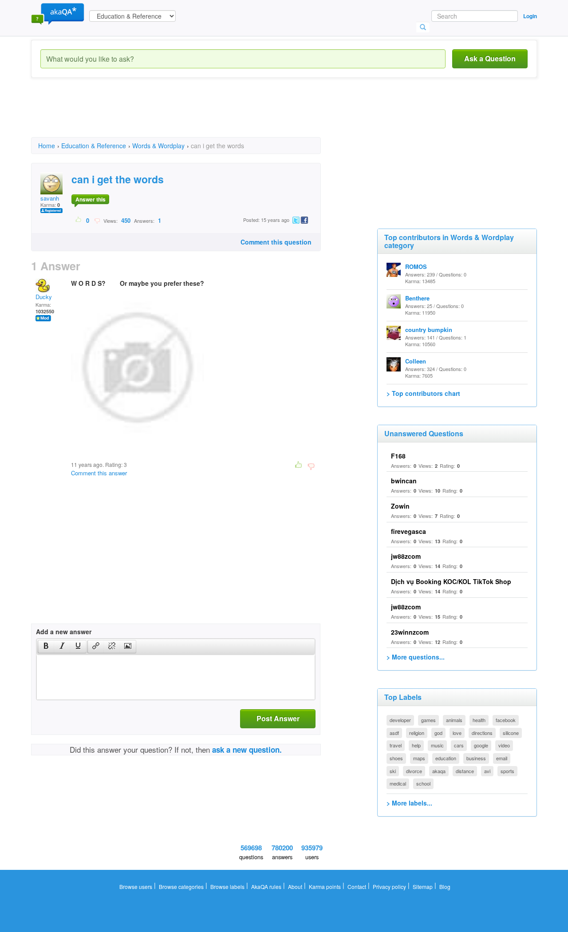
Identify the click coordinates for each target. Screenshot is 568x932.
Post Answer (278, 718)
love (457, 732)
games (428, 719)
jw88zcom (406, 556)
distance (465, 770)
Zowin (400, 506)
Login (530, 16)
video (504, 745)
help (416, 745)
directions (482, 732)
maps (419, 758)
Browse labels (227, 886)
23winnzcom (410, 632)
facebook (506, 719)
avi (487, 770)
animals (454, 719)
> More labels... (409, 802)
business (476, 758)
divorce (414, 770)
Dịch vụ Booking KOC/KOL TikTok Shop (451, 581)
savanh (49, 198)
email (501, 758)
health (479, 719)
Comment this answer (99, 473)
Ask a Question (490, 58)
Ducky (44, 296)
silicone (511, 732)
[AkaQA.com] (57, 13)
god (438, 732)
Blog (444, 886)
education (445, 758)
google (481, 745)
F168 (398, 455)
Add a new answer (63, 631)
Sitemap (423, 886)
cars (459, 745)
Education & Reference (93, 145)
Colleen (415, 361)
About (295, 886)
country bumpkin (428, 329)
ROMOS (416, 266)
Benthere (417, 298)
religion (416, 732)
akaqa (439, 770)
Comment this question (276, 241)
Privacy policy (389, 886)
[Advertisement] (192, 115)
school (423, 783)
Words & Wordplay (158, 145)
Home (46, 145)
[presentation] (46, 646)
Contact (356, 886)
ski (393, 770)
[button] (46, 646)
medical (398, 783)
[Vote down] (97, 220)
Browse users (135, 886)
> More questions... (416, 656)
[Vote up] (79, 220)
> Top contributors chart (423, 393)
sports (507, 770)
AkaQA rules (266, 886)
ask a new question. (247, 749)
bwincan (404, 480)
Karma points (325, 886)
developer (400, 719)
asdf (394, 732)
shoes (396, 758)
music (437, 745)
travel (396, 745)
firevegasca (408, 531)
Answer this (90, 199)
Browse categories (181, 886)
